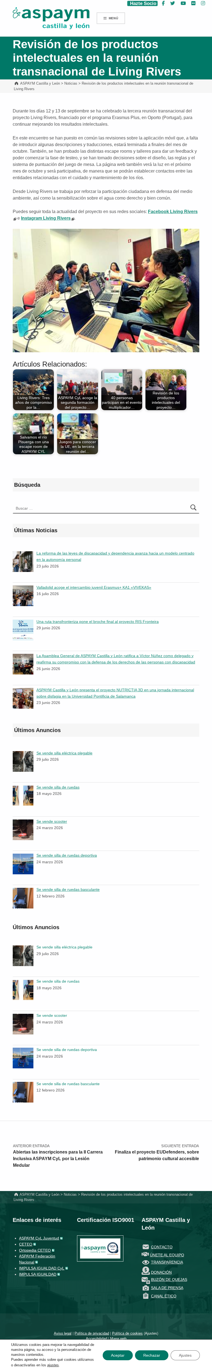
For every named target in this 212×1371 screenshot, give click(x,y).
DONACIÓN (161, 1272)
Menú (113, 18)
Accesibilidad (96, 1339)
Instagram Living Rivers (46, 218)
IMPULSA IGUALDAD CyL (41, 1268)
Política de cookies (127, 1333)
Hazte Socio (142, 3)
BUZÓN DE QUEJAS (169, 1279)
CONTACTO (162, 1247)
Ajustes (151, 1333)
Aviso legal (62, 1333)
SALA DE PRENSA (167, 1288)
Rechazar (151, 1355)
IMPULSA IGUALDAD (37, 1274)
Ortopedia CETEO (35, 1250)
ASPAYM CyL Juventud (39, 1238)
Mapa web (118, 1339)
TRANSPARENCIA (167, 1262)
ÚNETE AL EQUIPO (167, 1255)
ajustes (53, 1365)
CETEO (25, 1244)
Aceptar (117, 1355)
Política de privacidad (92, 1333)
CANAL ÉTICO (163, 1296)
